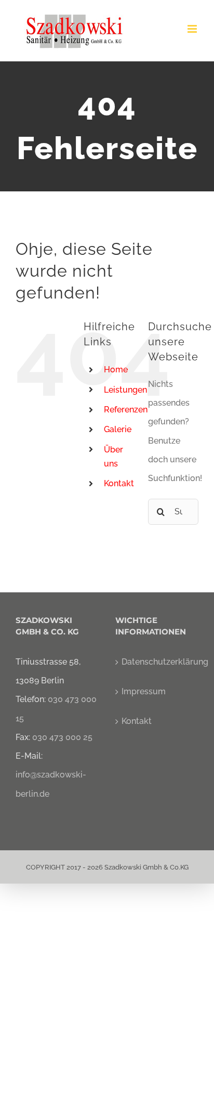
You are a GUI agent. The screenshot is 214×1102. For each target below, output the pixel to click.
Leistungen (125, 390)
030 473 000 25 (62, 737)
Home (116, 369)
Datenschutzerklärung (157, 662)
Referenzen (126, 409)
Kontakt (119, 483)
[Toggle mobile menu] (193, 28)
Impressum (144, 691)
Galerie (117, 429)
